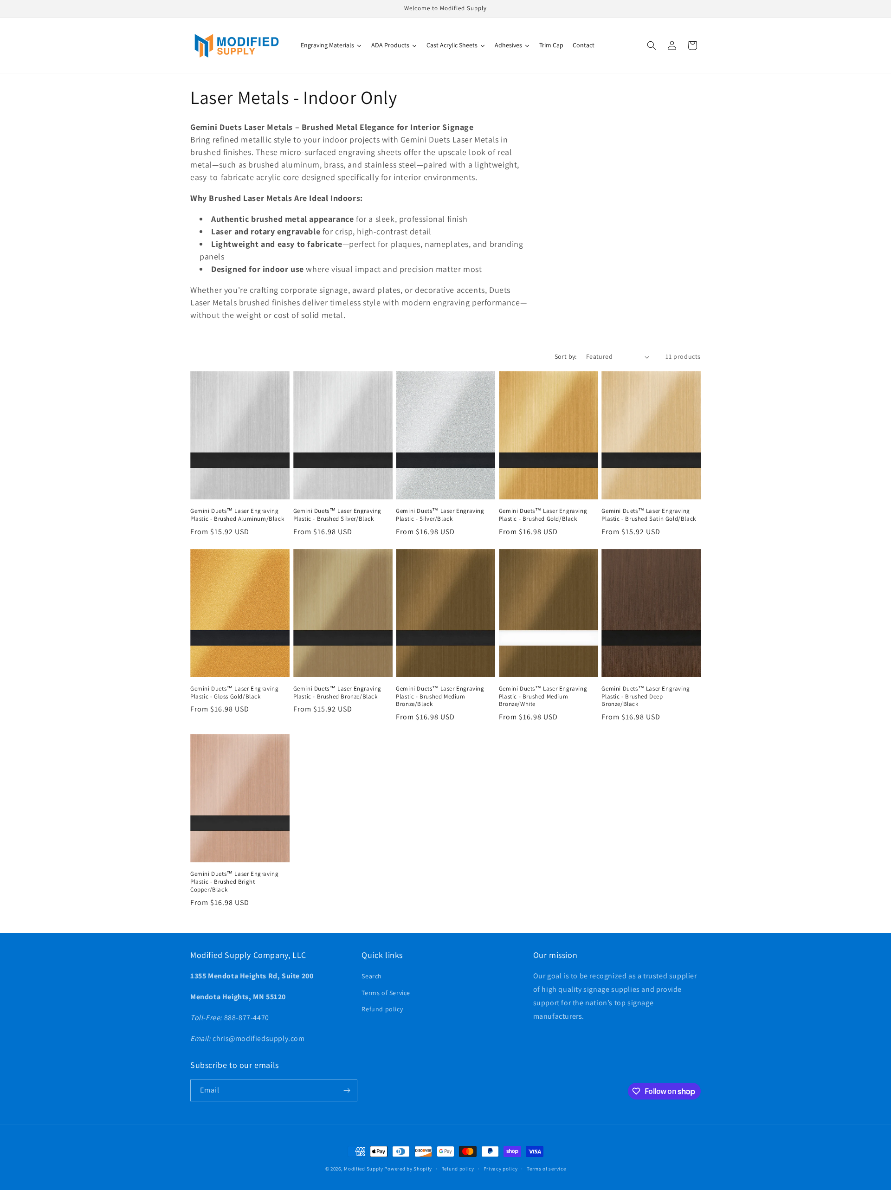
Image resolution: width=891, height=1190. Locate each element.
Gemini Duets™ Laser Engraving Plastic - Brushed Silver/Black (337, 515)
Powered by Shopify (408, 1168)
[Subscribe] (346, 1090)
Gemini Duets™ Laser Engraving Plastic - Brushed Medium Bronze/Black (440, 696)
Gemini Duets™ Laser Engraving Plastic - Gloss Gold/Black (234, 692)
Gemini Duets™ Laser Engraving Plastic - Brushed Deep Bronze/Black (645, 696)
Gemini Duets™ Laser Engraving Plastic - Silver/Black (440, 515)
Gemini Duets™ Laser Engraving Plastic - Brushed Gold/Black (543, 515)
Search (372, 976)
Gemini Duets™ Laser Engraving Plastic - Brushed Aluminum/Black (237, 515)
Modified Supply (363, 1168)
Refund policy (382, 1009)
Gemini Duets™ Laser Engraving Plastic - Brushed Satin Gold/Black (648, 515)
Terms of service (546, 1168)
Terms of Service (386, 993)
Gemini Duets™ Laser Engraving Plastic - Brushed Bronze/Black (337, 692)
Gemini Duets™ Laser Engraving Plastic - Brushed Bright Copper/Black (234, 881)
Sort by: (566, 356)
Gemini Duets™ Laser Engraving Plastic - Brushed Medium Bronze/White (543, 696)
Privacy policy (501, 1168)
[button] (651, 45)
